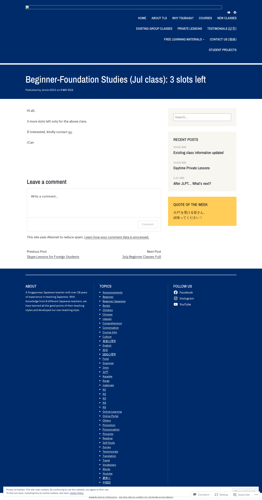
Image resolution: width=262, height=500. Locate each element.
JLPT (105, 372)
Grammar (108, 363)
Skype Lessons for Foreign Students (53, 257)
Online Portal (110, 416)
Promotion (109, 425)
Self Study (109, 442)
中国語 (107, 482)
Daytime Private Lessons (191, 167)
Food (106, 358)
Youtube (108, 473)
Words (106, 469)
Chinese (108, 314)
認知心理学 (109, 354)
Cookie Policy (77, 493)
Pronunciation (111, 429)
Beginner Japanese (114, 301)
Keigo (106, 380)
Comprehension (112, 323)
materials (108, 385)
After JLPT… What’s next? (192, 183)
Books (106, 305)
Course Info (110, 332)
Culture (107, 336)
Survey (107, 447)
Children (108, 310)
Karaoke (107, 376)
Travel (106, 460)
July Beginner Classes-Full (141, 257)
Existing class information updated (198, 152)
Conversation (111, 327)
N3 (104, 398)
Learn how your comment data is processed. (116, 237)
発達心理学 (109, 341)
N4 (104, 403)
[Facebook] (234, 12)
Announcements (113, 292)
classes (107, 319)
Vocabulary (109, 464)
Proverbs (108, 434)
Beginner (108, 297)
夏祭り (107, 478)
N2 (104, 394)
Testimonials (110, 451)
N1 (104, 389)
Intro (106, 367)
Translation (109, 456)
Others (107, 420)
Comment (148, 224)
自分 (105, 350)
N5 (104, 407)
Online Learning (112, 411)
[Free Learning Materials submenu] (203, 39)
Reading (107, 438)
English (107, 345)
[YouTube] (228, 12)
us (70, 132)
